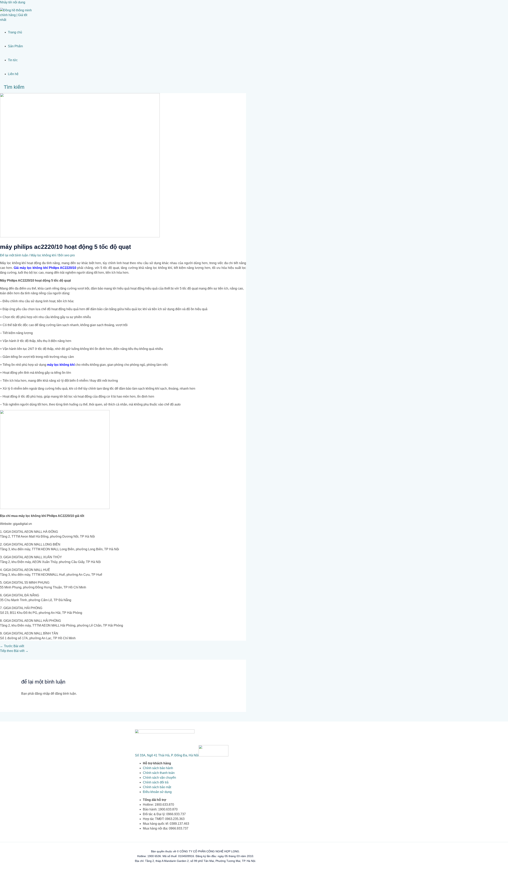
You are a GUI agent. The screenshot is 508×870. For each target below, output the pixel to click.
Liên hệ (13, 74)
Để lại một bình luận (14, 255)
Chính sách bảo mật (157, 787)
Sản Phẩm (15, 46)
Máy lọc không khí (43, 255)
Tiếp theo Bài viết (14, 651)
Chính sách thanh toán (159, 772)
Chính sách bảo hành (158, 768)
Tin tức (13, 60)
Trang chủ (15, 32)
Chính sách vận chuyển (159, 777)
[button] (12, 87)
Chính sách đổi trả (155, 782)
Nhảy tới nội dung (12, 2)
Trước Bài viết (12, 646)
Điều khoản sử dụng (157, 792)
